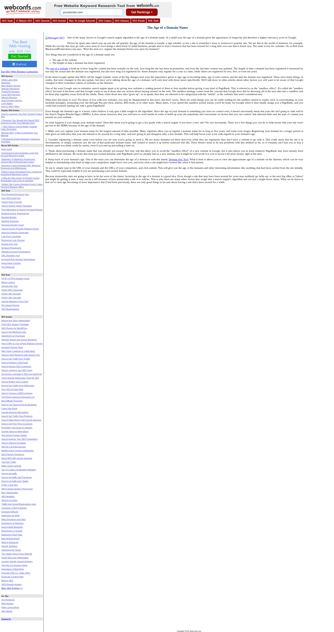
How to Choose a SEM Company (17, 393)
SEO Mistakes (8, 496)
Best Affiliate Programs (12, 401)
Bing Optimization (9, 493)
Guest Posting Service (11, 100)
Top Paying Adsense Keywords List (17, 397)
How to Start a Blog (10, 106)
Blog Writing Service (11, 86)
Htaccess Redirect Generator (15, 233)
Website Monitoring (10, 89)
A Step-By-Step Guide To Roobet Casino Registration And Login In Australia (20, 179)
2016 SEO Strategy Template (15, 324)
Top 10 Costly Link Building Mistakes (18, 470)
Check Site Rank (9, 408)
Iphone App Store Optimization (15, 320)
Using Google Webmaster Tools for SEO (20, 378)
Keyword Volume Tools (12, 347)
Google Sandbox (9, 546)
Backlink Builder (9, 217)
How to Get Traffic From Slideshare (17, 385)
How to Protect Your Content (14, 382)
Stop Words (6, 611)
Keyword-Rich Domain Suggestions (18, 259)
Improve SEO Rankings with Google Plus (20, 355)
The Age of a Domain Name (14, 565)
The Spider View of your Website (16, 554)
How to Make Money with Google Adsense (21, 420)
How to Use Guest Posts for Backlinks (19, 405)
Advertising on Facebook (13, 336)
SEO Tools (7, 20)
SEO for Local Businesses (13, 447)
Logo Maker (7, 103)
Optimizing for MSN (10, 515)
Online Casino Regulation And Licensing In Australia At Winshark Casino (21, 173)
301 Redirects (8, 267)
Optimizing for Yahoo (11, 550)
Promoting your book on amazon (16, 428)
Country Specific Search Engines (17, 561)
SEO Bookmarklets (10, 309)
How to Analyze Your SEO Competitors (19, 439)
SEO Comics (105, 20)
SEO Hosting (7, 603)
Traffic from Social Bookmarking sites (18, 504)
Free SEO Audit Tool (10, 198)
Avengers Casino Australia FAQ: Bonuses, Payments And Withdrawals (21, 166)
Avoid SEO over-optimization (15, 558)
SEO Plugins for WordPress (14, 328)
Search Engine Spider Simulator (16, 206)
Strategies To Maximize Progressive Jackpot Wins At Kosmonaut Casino (18, 160)
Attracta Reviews (9, 97)
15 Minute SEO (24, 20)
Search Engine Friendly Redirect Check (20, 229)
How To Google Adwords (82, 20)
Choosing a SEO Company (14, 508)
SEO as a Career (9, 500)
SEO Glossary (122, 20)
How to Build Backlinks (12, 527)
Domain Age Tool (9, 244)
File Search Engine (10, 305)
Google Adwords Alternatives (15, 412)
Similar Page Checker (11, 202)
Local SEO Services (10, 95)
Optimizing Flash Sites (11, 535)
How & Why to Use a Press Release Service (22, 343)
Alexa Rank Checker (11, 263)
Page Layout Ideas (10, 607)
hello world (6, 149)
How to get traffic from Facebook (16, 477)
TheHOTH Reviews (10, 92)
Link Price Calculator (11, 236)
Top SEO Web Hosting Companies (19, 71)
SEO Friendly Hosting (11, 584)
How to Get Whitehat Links (13, 332)
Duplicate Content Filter (12, 577)
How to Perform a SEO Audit (14, 363)
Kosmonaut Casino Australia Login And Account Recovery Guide (19, 154)
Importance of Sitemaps (12, 523)
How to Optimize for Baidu (13, 443)
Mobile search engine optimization (17, 450)
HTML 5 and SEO (9, 485)
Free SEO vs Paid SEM (12, 389)
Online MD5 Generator (12, 290)
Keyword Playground (11, 248)
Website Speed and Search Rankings (19, 340)
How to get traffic (9, 473)
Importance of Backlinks (12, 569)
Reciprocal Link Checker (13, 240)
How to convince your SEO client (16, 370)
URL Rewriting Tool (10, 255)
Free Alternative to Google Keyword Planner (22, 210)
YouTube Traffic (8, 462)
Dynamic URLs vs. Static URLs (15, 573)
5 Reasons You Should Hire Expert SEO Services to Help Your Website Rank (20, 121)
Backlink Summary (10, 221)
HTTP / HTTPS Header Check (15, 278)
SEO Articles (59, 20)
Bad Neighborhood (10, 538)
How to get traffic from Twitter (14, 481)
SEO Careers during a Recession (17, 489)
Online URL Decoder (11, 298)
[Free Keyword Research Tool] (108, 16)
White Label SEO (9, 80)
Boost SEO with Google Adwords (16, 458)
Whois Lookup (8, 282)
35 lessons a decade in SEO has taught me (21, 374)
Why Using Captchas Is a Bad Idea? (18, 351)
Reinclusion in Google (11, 531)
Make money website (11, 466)
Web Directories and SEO (13, 519)
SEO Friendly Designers (12, 454)
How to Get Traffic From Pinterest (16, 416)
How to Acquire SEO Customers (16, 366)
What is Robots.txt (9, 542)
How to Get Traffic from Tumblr (15, 359)
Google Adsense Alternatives (15, 431)
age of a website (59, 68)
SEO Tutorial (42, 20)
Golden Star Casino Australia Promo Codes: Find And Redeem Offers (22, 185)
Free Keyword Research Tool (15, 194)
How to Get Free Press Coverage (17, 424)
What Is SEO (7, 581)
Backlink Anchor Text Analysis (15, 213)
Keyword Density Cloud (12, 225)
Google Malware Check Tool (14, 301)
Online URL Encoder (11, 294)
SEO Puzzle (138, 20)
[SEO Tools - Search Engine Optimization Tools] (23, 15)
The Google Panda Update (14, 435)
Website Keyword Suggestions (15, 252)
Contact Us (6, 619)
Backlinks (5, 83)
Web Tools (153, 20)
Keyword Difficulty (9, 512)
